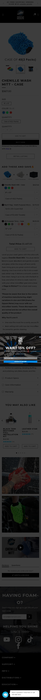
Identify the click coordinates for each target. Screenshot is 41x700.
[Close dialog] (40, 337)
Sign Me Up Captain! (20, 361)
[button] (5, 695)
